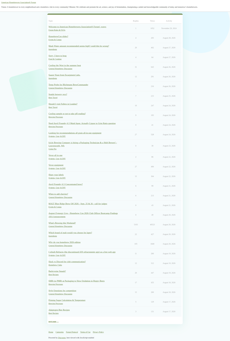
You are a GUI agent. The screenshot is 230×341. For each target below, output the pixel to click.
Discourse (62, 338)
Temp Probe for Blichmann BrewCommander (68, 84)
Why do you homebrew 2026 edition (64, 242)
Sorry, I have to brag (57, 55)
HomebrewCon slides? (58, 36)
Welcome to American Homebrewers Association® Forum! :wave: (77, 27)
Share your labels (56, 174)
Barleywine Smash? (57, 271)
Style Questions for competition (62, 290)
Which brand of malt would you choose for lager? (70, 232)
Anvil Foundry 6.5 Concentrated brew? (66, 184)
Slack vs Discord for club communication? (67, 261)
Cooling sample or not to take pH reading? (67, 113)
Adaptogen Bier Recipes (59, 310)
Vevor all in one (55, 155)
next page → (54, 322)
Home (51, 332)
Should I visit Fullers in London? (63, 104)
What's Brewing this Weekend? (62, 223)
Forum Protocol (72, 332)
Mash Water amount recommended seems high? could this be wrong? (79, 46)
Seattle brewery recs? (58, 94)
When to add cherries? (58, 194)
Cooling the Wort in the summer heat (65, 65)
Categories (60, 332)
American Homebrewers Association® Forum (18, 2)
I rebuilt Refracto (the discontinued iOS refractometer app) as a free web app (82, 252)
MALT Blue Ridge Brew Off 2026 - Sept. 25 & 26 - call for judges (78, 203)
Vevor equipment (56, 165)
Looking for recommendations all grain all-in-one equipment (75, 133)
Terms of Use (85, 332)
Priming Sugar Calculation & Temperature (67, 300)
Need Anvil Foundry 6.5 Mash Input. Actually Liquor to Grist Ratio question (82, 123)
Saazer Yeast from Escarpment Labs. (64, 75)
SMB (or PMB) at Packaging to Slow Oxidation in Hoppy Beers (77, 281)
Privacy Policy (98, 332)
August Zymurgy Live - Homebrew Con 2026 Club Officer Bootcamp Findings (83, 213)
